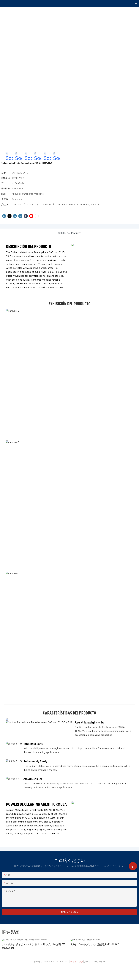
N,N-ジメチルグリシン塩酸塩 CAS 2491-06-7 (95, 944)
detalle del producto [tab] (69, 233)
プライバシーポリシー (94, 961)
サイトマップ (76, 961)
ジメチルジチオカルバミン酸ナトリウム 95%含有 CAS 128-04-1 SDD (33, 946)
